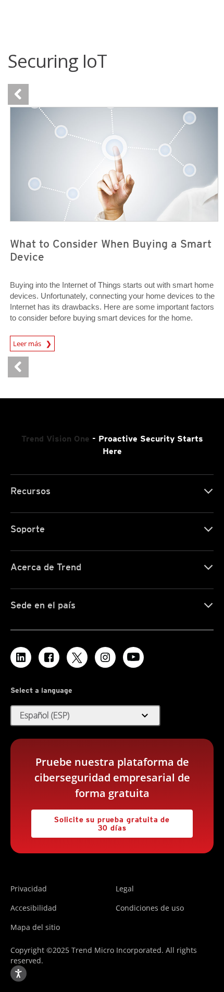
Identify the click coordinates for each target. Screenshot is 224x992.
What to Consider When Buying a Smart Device (110, 250)
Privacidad (28, 888)
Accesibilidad (33, 908)
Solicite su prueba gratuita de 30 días (100, 821)
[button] (85, 715)
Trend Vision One (55, 439)
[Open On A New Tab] (77, 657)
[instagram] (105, 657)
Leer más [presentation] (28, 342)
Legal (125, 888)
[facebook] (49, 657)
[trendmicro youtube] (133, 657)
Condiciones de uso (150, 908)
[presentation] (114, 164)
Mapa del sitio (35, 927)
